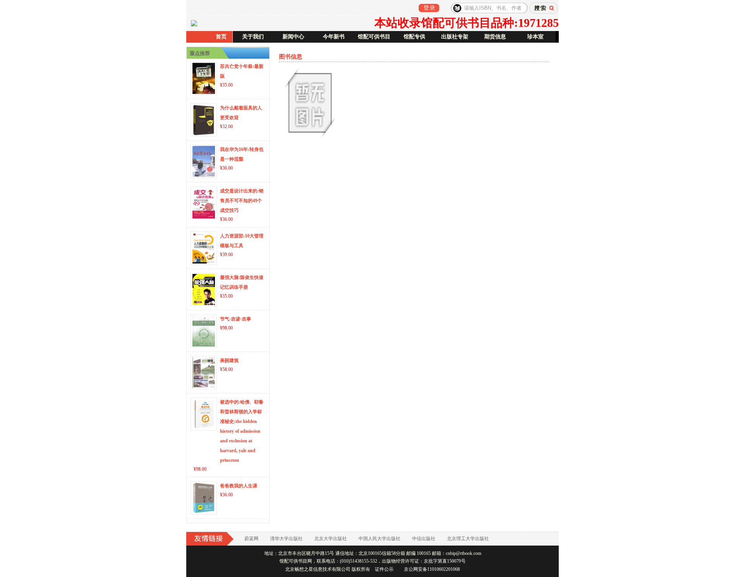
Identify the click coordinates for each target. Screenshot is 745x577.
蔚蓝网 (251, 538)
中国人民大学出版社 (379, 538)
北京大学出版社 (330, 538)
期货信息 (495, 37)
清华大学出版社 (286, 538)
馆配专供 (414, 37)
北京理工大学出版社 (468, 538)
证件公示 (384, 569)
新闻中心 (293, 37)
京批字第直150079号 (445, 561)
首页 (221, 37)
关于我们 (253, 37)
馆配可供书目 (374, 37)
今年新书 (334, 37)
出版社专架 (454, 37)
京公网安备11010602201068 (432, 569)
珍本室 (535, 37)
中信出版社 (423, 538)
